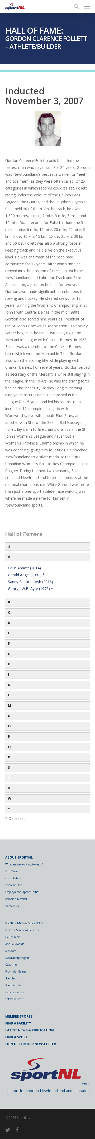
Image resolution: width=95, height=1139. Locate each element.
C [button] (9, 612)
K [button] (9, 685)
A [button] (9, 557)
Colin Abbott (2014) (24, 567)
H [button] (9, 664)
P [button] (9, 736)
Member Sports (18, 1016)
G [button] (9, 654)
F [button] (9, 643)
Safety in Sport (14, 999)
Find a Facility (18, 1023)
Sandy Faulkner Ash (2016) (30, 581)
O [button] (9, 726)
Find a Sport (16, 1037)
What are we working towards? (24, 864)
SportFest (11, 978)
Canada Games (14, 992)
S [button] (9, 767)
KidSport (10, 951)
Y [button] (9, 809)
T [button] (9, 778)
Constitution (13, 878)
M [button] (9, 705)
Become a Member (16, 899)
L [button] (9, 695)
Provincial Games (15, 971)
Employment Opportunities (22, 892)
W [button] (9, 798)
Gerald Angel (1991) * (26, 574)
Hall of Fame (12, 937)
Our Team (11, 871)
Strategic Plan (13, 885)
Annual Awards (14, 944)
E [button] (9, 633)
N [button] (9, 716)
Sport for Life (13, 985)
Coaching (11, 964)
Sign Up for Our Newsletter (30, 1044)
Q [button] (9, 747)
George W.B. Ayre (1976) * (30, 588)
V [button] (9, 788)
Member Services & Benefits (22, 930)
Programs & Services (23, 923)
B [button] (9, 602)
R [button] (9, 757)
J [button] (8, 674)
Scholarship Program (17, 958)
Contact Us (12, 906)
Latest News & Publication (29, 1030)
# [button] (9, 546)
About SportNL (19, 857)
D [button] (9, 623)
